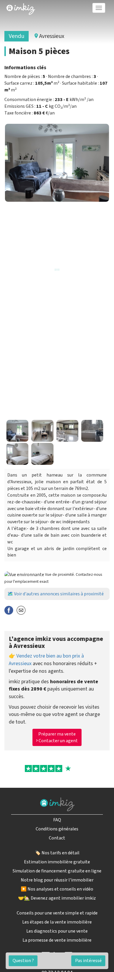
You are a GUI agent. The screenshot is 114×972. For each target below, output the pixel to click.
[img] (21, 9)
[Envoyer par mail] (21, 610)
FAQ (57, 820)
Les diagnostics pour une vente (57, 931)
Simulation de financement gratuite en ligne (57, 871)
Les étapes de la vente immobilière (57, 922)
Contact (57, 838)
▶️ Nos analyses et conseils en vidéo (57, 889)
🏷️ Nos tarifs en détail (57, 853)
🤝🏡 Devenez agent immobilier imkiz (57, 898)
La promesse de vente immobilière (57, 940)
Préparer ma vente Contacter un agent (58, 737)
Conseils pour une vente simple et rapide (57, 913)
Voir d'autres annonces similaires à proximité (59, 594)
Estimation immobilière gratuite (57, 862)
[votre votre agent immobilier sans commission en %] (20, 8)
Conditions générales (57, 829)
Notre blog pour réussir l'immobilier (57, 880)
